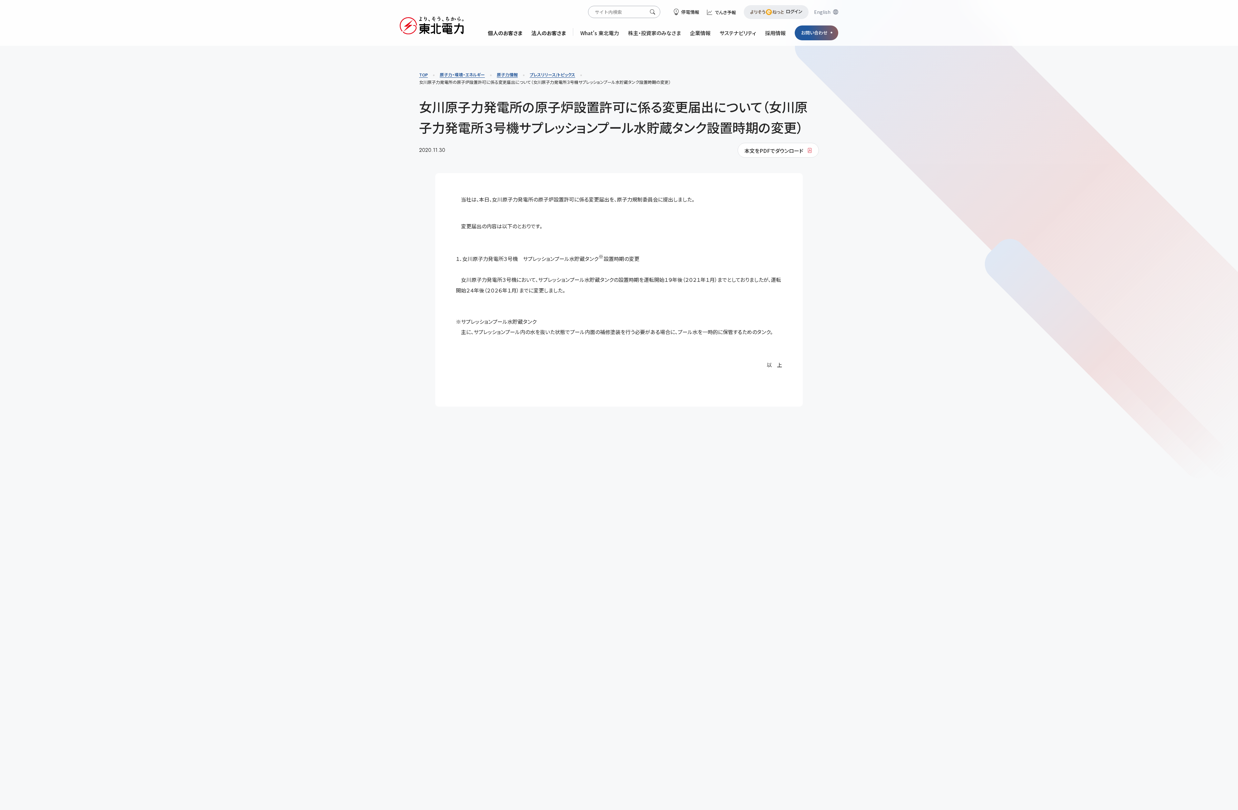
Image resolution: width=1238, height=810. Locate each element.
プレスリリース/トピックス (552, 75)
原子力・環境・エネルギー (462, 75)
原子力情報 (507, 75)
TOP (423, 75)
